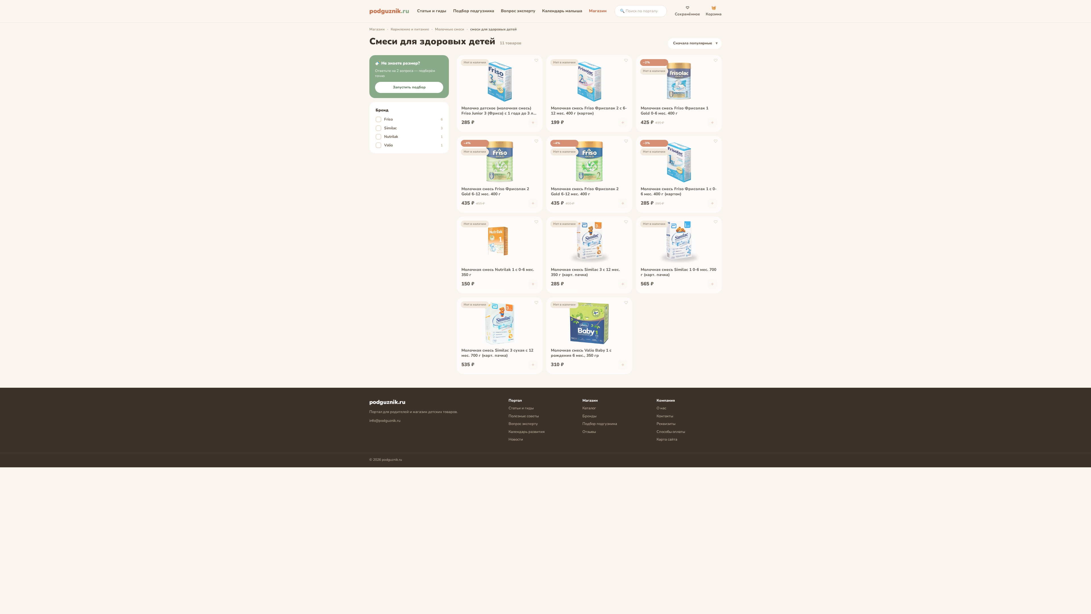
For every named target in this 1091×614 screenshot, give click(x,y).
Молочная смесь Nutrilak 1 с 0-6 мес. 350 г (497, 272)
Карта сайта (667, 439)
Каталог (589, 408)
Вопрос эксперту (518, 11)
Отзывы (589, 431)
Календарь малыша (562, 11)
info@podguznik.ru (384, 420)
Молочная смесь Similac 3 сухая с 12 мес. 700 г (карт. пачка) (497, 353)
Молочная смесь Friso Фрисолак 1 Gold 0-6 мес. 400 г (674, 111)
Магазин (598, 11)
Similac (410, 128)
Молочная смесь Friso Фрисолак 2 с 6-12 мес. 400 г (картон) (589, 111)
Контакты (665, 416)
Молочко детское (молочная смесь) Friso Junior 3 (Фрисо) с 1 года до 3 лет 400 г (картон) (499, 111)
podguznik (389, 11)
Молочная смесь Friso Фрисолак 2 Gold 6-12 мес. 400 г (495, 191)
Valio (410, 145)
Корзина (714, 11)
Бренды (589, 416)
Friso (410, 119)
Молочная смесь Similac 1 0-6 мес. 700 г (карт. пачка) (678, 272)
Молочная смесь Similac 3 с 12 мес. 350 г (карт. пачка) (585, 272)
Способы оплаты (671, 431)
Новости (516, 439)
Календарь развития (527, 431)
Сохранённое (687, 11)
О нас (661, 408)
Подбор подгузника (473, 11)
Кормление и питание (410, 29)
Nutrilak (410, 136)
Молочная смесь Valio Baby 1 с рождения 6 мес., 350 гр (581, 353)
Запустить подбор (409, 87)
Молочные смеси (449, 29)
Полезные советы (524, 416)
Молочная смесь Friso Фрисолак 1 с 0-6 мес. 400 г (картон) (679, 191)
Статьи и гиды (431, 11)
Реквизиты (666, 423)
